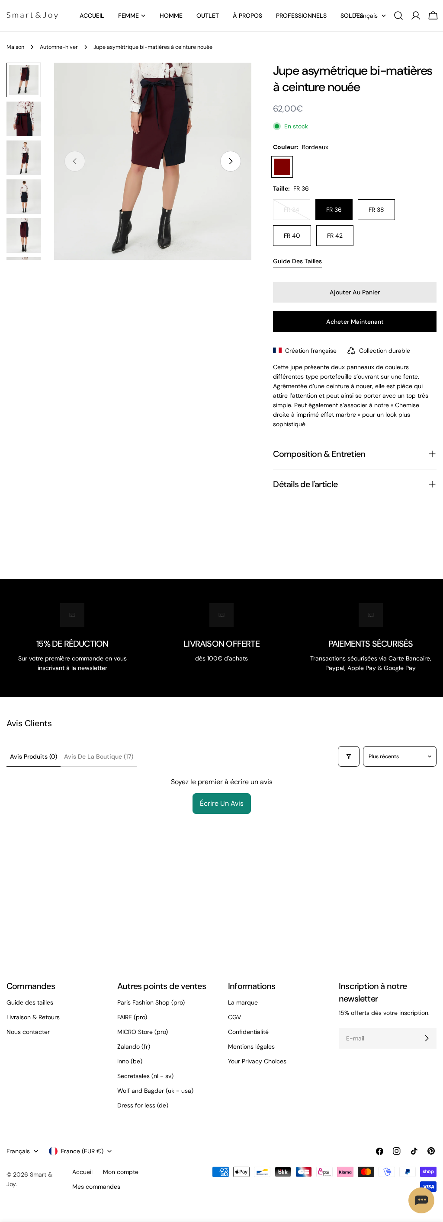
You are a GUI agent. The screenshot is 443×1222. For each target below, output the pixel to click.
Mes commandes (96, 1186)
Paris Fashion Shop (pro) (151, 1002)
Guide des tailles (297, 261)
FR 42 (335, 235)
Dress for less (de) (142, 1105)
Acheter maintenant (355, 321)
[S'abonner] (426, 1038)
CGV (234, 1017)
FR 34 (297, 213)
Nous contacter (28, 1032)
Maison (15, 47)
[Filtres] (349, 756)
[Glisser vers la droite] (230, 161)
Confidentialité (248, 1032)
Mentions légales (251, 1046)
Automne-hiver (59, 47)
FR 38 (376, 210)
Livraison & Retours (33, 1017)
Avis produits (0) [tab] (33, 756)
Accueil (82, 1172)
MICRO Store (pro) (142, 1032)
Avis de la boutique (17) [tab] (98, 756)
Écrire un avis (222, 803)
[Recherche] (398, 15)
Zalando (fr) (133, 1046)
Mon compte (120, 1172)
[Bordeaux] (282, 167)
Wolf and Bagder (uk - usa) (155, 1090)
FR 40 (292, 235)
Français (366, 15)
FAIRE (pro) (132, 1017)
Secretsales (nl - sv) (145, 1076)
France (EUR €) (82, 1151)
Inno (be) (129, 1061)
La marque (243, 1002)
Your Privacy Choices (257, 1061)
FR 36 (334, 210)
